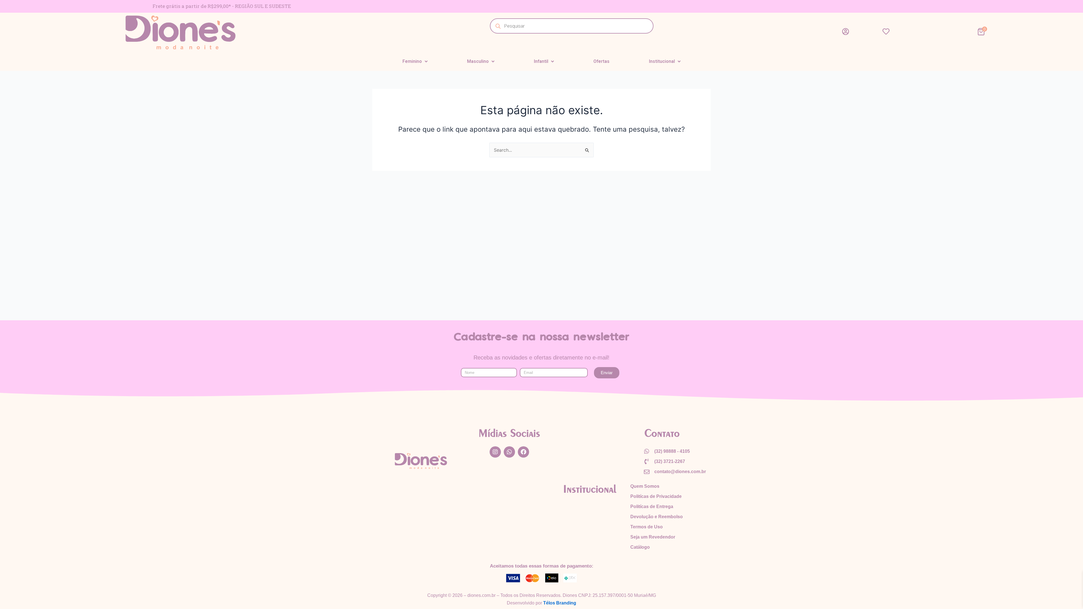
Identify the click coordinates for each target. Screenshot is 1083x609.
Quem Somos (644, 486)
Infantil (541, 61)
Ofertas (601, 61)
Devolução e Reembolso (656, 516)
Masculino (478, 61)
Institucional (662, 61)
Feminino (412, 61)
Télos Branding (559, 603)
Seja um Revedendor (652, 537)
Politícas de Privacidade (656, 496)
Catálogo (640, 547)
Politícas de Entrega (651, 506)
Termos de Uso (646, 526)
